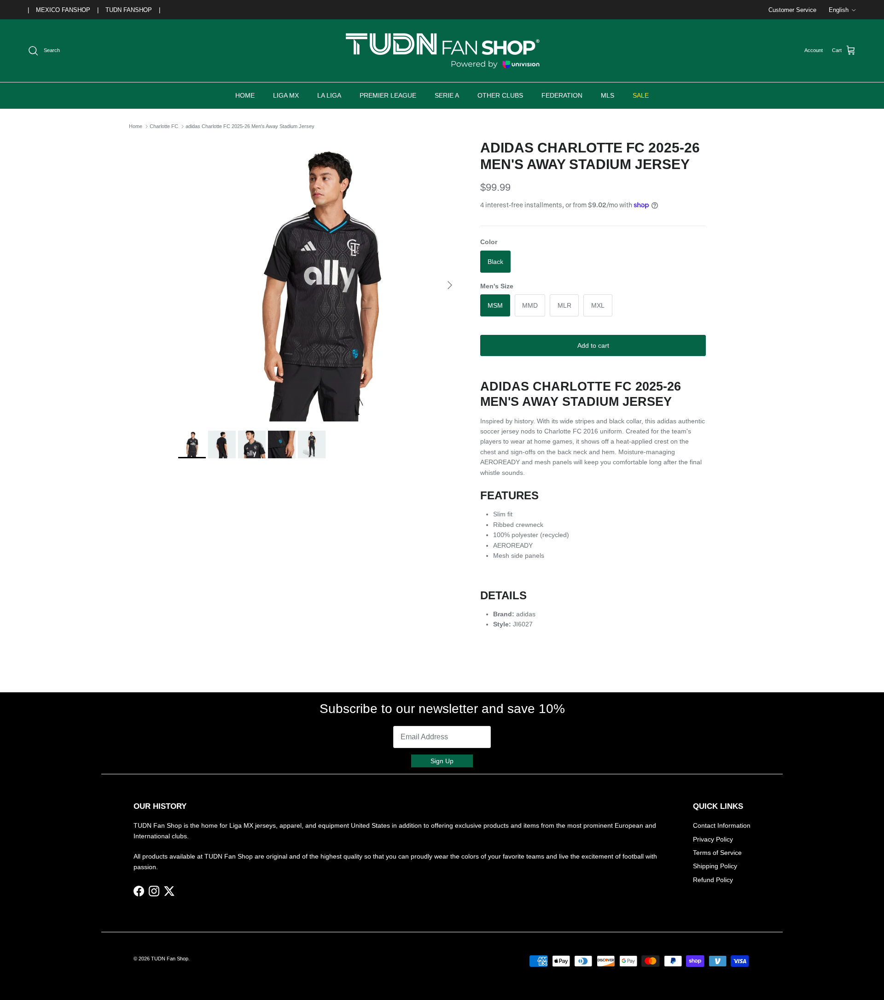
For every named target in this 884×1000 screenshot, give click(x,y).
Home (135, 126)
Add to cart (593, 345)
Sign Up (442, 761)
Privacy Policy (713, 839)
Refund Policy (713, 879)
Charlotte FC (164, 126)
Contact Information (721, 825)
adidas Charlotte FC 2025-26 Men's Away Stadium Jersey (250, 126)
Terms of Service (717, 852)
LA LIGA (329, 95)
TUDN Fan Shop (169, 958)
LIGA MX (286, 95)
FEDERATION (561, 95)
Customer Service (792, 9)
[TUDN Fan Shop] (442, 51)
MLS (607, 95)
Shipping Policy (715, 866)
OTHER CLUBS (500, 95)
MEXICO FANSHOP (63, 9)
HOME (245, 95)
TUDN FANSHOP (128, 9)
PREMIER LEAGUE (388, 95)
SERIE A (447, 95)
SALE (641, 95)
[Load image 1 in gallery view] (319, 280)
